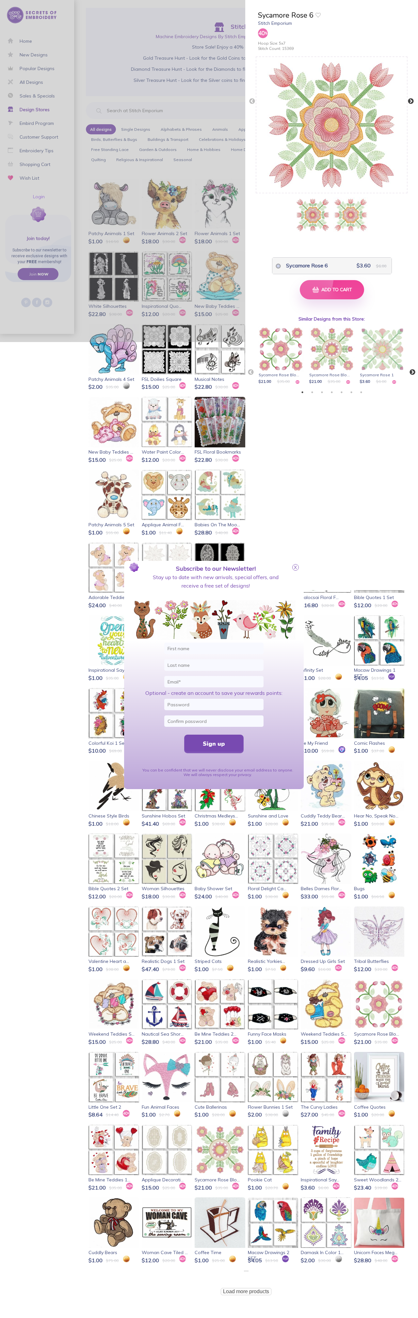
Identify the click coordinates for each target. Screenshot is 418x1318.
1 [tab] (302, 392)
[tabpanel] (282, 355)
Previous (252, 101)
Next (411, 101)
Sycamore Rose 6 (307, 265)
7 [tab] (361, 392)
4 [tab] (332, 392)
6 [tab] (351, 392)
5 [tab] (341, 392)
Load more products (246, 1291)
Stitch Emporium (275, 23)
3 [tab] (322, 392)
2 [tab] (312, 392)
